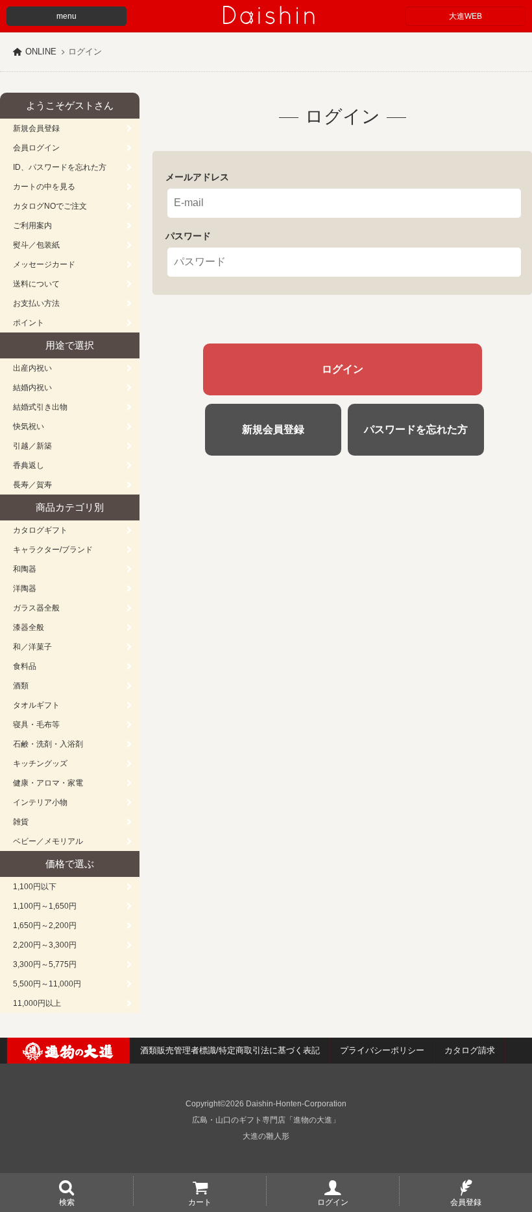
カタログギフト (40, 530)
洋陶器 (24, 588)
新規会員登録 (36, 128)
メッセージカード (44, 264)
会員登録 (465, 1202)
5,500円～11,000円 (47, 983)
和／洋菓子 (32, 646)
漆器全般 (28, 627)
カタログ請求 (469, 1050)
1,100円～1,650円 (45, 906)
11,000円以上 (37, 1003)
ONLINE (40, 51)
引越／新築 (32, 445)
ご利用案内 (32, 225)
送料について (36, 283)
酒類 (21, 685)
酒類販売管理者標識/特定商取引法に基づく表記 (230, 1050)
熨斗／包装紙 (36, 245)
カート (200, 1202)
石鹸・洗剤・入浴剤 (48, 744)
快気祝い (28, 426)
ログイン (332, 1202)
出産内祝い (32, 368)
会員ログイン (36, 147)
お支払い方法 (36, 303)
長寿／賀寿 (32, 484)
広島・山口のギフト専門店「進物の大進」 (266, 1120)
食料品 (24, 666)
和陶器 (24, 569)
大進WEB (465, 16)
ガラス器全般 (36, 607)
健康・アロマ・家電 (48, 782)
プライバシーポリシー (382, 1050)
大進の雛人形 (266, 1136)
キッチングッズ (40, 763)
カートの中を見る (44, 186)
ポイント (28, 322)
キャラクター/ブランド (53, 549)
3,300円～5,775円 (45, 964)
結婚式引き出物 (40, 407)
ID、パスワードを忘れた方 (59, 167)
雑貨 (21, 821)
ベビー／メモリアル (48, 841)
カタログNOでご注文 (50, 206)
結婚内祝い (32, 387)
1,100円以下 (34, 886)
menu (66, 16)
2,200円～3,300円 (45, 945)
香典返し (28, 465)
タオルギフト (36, 705)
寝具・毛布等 (36, 724)
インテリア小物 (40, 802)
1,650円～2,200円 (45, 925)
